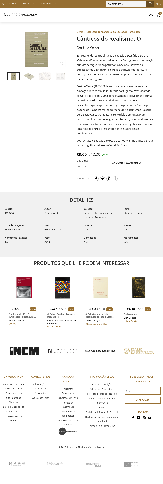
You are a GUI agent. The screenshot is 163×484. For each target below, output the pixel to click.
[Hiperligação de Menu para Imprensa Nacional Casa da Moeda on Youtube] (149, 417)
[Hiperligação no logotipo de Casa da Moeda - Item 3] (100, 351)
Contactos (28, 3)
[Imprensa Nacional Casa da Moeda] (20, 14)
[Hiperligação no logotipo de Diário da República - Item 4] (139, 351)
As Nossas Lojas (40, 397)
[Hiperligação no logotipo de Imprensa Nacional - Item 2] (62, 351)
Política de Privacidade (102, 389)
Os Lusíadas (130, 314)
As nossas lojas (48, 3)
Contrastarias (13, 411)
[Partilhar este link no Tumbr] (115, 178)
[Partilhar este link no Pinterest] (108, 178)
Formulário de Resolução (102, 425)
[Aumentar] (61, 63)
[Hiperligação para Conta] (149, 14)
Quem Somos (9, 3)
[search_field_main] (150, 4)
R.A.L (101, 407)
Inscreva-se (142, 400)
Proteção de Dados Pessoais (102, 393)
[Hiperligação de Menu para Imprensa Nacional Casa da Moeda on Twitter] (138, 417)
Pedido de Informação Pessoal (102, 412)
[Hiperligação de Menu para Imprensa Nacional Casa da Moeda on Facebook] (133, 417)
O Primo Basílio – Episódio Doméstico (61, 315)
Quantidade (82, 160)
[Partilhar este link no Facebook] (96, 178)
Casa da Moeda (13, 393)
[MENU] (141, 14)
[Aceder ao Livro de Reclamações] (68, 431)
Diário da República (13, 406)
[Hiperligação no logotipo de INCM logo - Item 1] (24, 351)
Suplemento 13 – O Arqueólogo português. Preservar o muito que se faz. (22, 315)
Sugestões (40, 393)
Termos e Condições (102, 384)
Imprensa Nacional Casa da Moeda (86, 447)
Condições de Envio (68, 397)
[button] (62, 49)
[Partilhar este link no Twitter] (102, 178)
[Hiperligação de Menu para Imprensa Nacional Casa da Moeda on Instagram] (144, 417)
